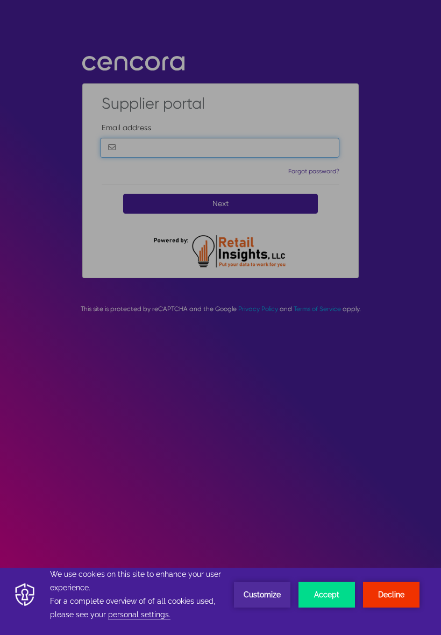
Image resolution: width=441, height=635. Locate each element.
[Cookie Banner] (220, 601)
